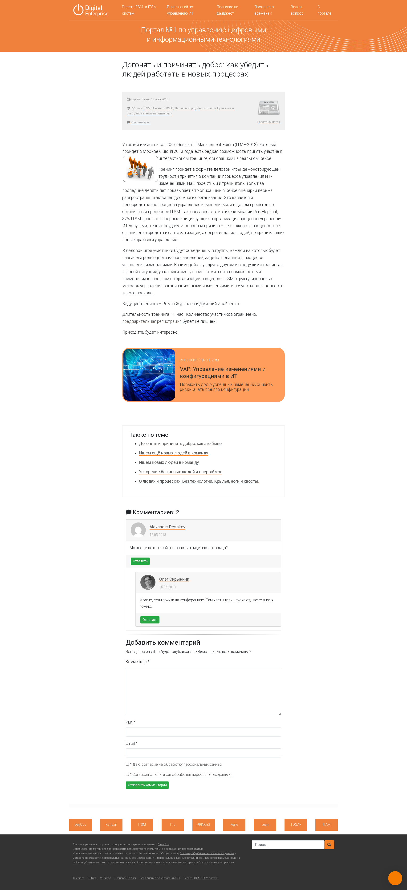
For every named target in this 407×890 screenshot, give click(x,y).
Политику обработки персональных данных (207, 853)
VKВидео (105, 878)
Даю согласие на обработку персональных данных (177, 764)
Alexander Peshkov (167, 526)
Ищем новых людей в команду (169, 462)
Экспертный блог (125, 878)
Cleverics (163, 844)
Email (131, 743)
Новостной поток (268, 122)
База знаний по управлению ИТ (180, 10)
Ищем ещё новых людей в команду (173, 453)
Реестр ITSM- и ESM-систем (201, 878)
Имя (130, 722)
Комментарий (137, 661)
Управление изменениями (153, 113)
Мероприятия (206, 108)
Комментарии (141, 122)
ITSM (147, 108)
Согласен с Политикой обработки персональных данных (181, 774)
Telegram (78, 878)
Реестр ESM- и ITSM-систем (140, 10)
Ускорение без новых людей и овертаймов (180, 471)
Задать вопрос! (297, 10)
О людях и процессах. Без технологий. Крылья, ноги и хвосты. (199, 481)
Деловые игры (185, 108)
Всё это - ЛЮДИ (162, 108)
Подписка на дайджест (227, 10)
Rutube (92, 878)
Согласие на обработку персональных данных (101, 857)
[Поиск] (329, 844)
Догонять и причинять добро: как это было (180, 443)
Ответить (140, 561)
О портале (324, 10)
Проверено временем (264, 10)
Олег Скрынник (174, 579)
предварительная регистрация (152, 321)
